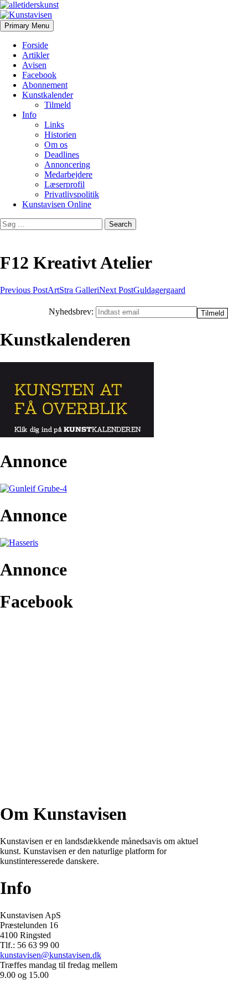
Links (54, 124)
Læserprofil (64, 184)
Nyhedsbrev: (72, 311)
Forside (35, 45)
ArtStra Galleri (49, 290)
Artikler (35, 55)
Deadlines (61, 154)
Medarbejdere (68, 174)
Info (29, 114)
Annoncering (67, 164)
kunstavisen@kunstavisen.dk (50, 955)
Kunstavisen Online (56, 204)
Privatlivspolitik (71, 194)
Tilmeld (57, 104)
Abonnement (45, 85)
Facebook (39, 75)
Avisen (34, 65)
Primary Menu (26, 26)
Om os (56, 144)
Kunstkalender (47, 95)
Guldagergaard (142, 290)
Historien (60, 134)
